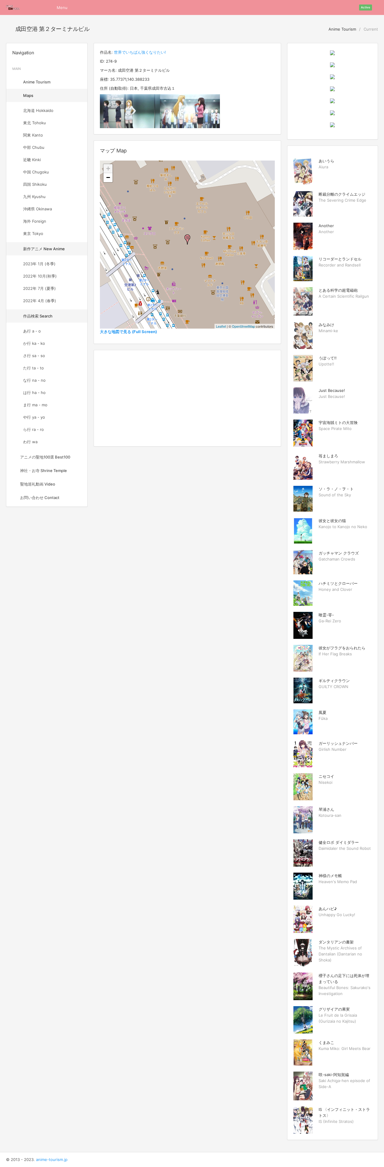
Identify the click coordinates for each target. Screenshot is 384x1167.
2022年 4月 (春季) (39, 300)
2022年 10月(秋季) (40, 276)
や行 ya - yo (34, 417)
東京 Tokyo (33, 233)
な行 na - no (34, 380)
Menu (62, 7)
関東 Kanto (33, 135)
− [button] (108, 177)
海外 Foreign (34, 221)
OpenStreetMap (243, 326)
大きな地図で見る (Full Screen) (128, 331)
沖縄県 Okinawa (37, 208)
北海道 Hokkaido (38, 110)
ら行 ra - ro (33, 429)
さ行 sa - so (34, 355)
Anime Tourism (341, 29)
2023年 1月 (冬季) (39, 263)
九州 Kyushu (34, 196)
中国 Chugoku (36, 172)
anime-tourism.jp (52, 1159)
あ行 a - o (32, 331)
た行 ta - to (33, 367)
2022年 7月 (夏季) (39, 288)
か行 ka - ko (34, 343)
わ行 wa (30, 441)
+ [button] (108, 168)
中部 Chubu (33, 147)
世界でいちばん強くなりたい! (140, 52)
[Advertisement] (187, 398)
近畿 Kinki (32, 159)
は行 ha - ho (34, 392)
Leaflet (221, 326)
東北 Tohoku (34, 122)
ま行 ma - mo (35, 404)
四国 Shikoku (35, 184)
